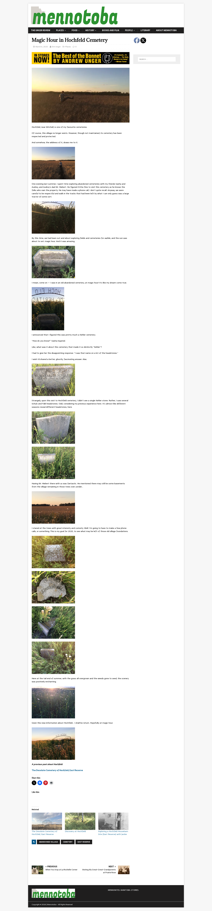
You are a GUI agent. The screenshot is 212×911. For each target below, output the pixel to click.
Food (74, 30)
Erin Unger (56, 46)
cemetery (67, 842)
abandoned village (48, 842)
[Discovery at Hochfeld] (80, 821)
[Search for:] (157, 59)
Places (60, 30)
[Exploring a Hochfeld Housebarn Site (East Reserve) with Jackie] (113, 821)
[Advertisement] (84, 854)
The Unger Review (40, 30)
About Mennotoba (166, 30)
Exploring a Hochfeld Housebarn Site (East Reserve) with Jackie (113, 833)
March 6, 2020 (41, 46)
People (129, 30)
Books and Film (110, 30)
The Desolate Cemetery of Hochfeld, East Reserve (57, 770)
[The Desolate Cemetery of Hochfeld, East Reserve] (47, 821)
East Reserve (84, 842)
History (89, 30)
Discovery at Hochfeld (75, 831)
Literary (145, 30)
